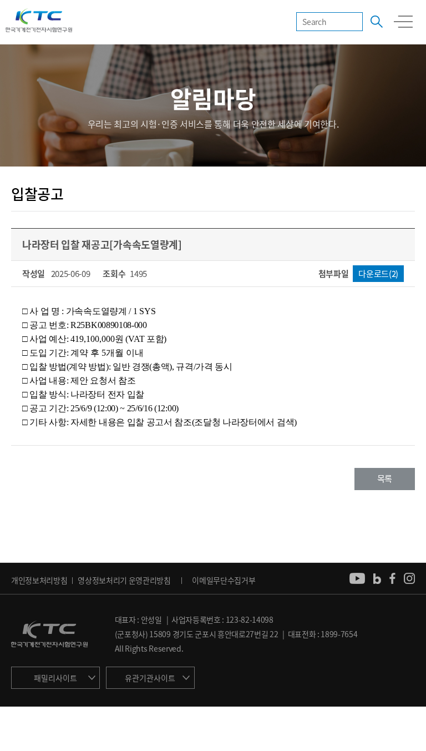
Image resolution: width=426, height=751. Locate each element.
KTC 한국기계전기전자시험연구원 (39, 21)
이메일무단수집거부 (223, 580)
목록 (384, 478)
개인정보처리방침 (39, 580)
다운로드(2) (378, 274)
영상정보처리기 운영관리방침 (124, 580)
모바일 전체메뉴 (403, 22)
